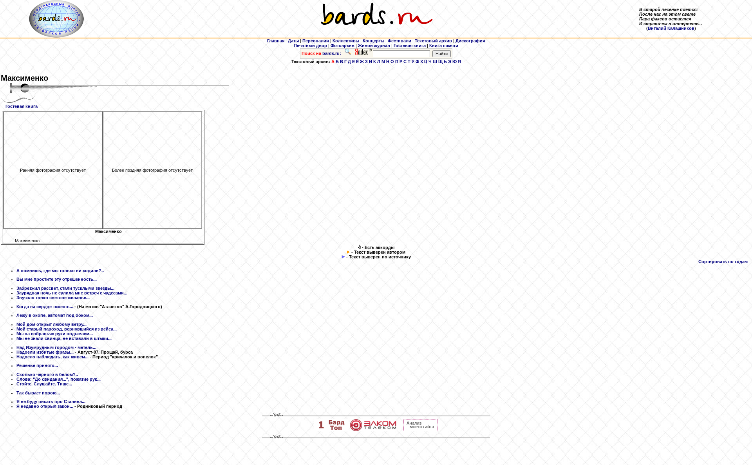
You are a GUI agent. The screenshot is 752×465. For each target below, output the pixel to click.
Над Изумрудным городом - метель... (56, 347)
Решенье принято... (37, 365)
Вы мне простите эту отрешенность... (56, 279)
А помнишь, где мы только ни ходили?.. (60, 270)
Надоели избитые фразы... (45, 352)
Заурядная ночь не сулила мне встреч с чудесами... (71, 293)
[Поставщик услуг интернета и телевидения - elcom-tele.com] (373, 429)
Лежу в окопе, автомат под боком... (54, 315)
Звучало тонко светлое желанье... (53, 297)
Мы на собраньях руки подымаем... (54, 333)
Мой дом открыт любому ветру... (51, 324)
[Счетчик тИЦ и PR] (420, 429)
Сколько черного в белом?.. (47, 374)
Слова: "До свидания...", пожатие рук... (58, 379)
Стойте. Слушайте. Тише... (44, 383)
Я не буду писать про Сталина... (50, 401)
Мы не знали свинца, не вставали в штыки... (64, 338)
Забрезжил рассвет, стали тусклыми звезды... (65, 288)
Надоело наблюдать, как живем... (52, 356)
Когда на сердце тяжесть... (44, 306)
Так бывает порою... (38, 393)
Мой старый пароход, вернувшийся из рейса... (66, 329)
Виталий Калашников (671, 28)
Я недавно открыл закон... (44, 406)
